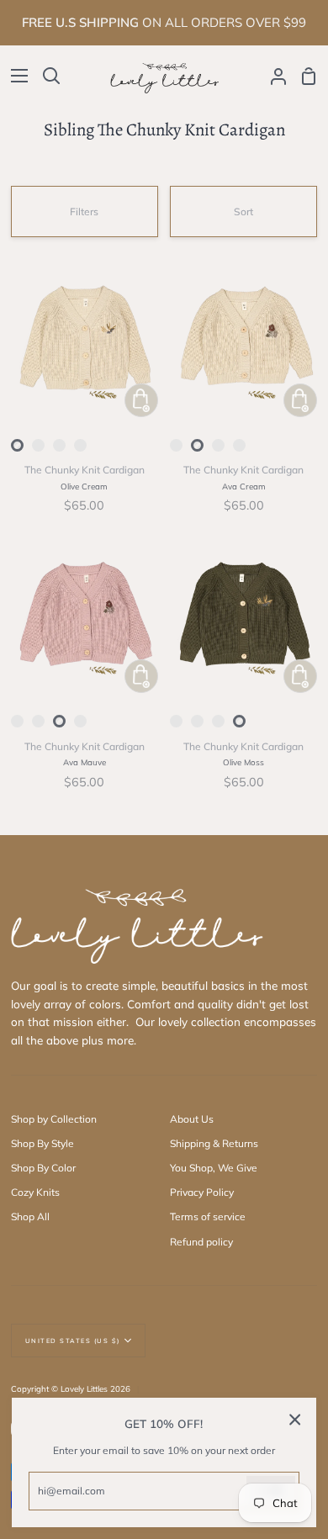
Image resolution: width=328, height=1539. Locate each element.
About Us (192, 1119)
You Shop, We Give (213, 1167)
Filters (84, 211)
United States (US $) (72, 1340)
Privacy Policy (202, 1192)
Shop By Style (42, 1143)
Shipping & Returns (214, 1143)
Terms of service (208, 1216)
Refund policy (201, 1241)
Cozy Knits (35, 1192)
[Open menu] (14, 75)
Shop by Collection (54, 1119)
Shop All (30, 1216)
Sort (243, 211)
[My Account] (272, 75)
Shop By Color (43, 1167)
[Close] (295, 1419)
